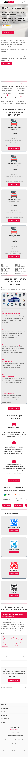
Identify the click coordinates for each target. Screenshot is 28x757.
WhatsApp (22, 739)
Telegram (9, 739)
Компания (4, 715)
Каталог (3, 704)
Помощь (3, 722)
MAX (19, 739)
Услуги (3, 711)
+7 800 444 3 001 (14, 727)
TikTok (15, 743)
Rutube (15, 739)
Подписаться (14, 530)
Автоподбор (4, 708)
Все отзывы (7, 505)
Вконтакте (5, 739)
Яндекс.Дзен (12, 743)
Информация (5, 718)
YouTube (12, 739)
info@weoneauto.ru (15, 732)
